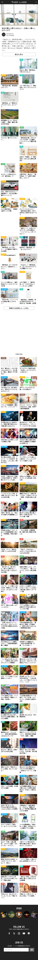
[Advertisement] (19, 332)
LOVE (21, 412)
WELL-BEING (4, 289)
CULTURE (3, 110)
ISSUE (21, 127)
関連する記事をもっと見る (19, 308)
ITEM (21, 59)
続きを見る (19, 54)
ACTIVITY (3, 75)
